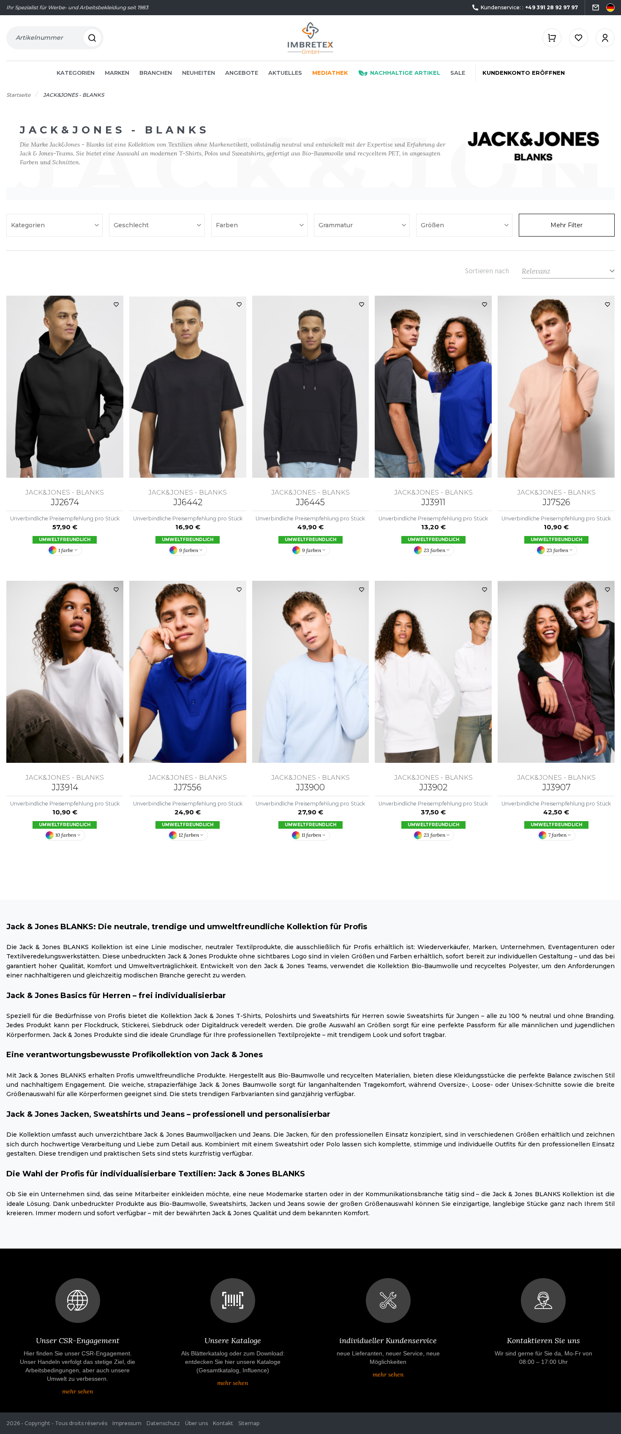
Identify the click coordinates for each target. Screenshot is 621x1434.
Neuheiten (198, 72)
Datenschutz (163, 1423)
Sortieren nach (487, 271)
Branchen (155, 72)
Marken (117, 72)
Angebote (241, 72)
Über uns (196, 1423)
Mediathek (330, 72)
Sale (457, 72)
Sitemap (248, 1423)
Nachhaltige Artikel (405, 72)
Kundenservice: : (529, 7)
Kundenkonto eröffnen (523, 72)
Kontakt (223, 1423)
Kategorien (76, 72)
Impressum (127, 1423)
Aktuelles (285, 72)
